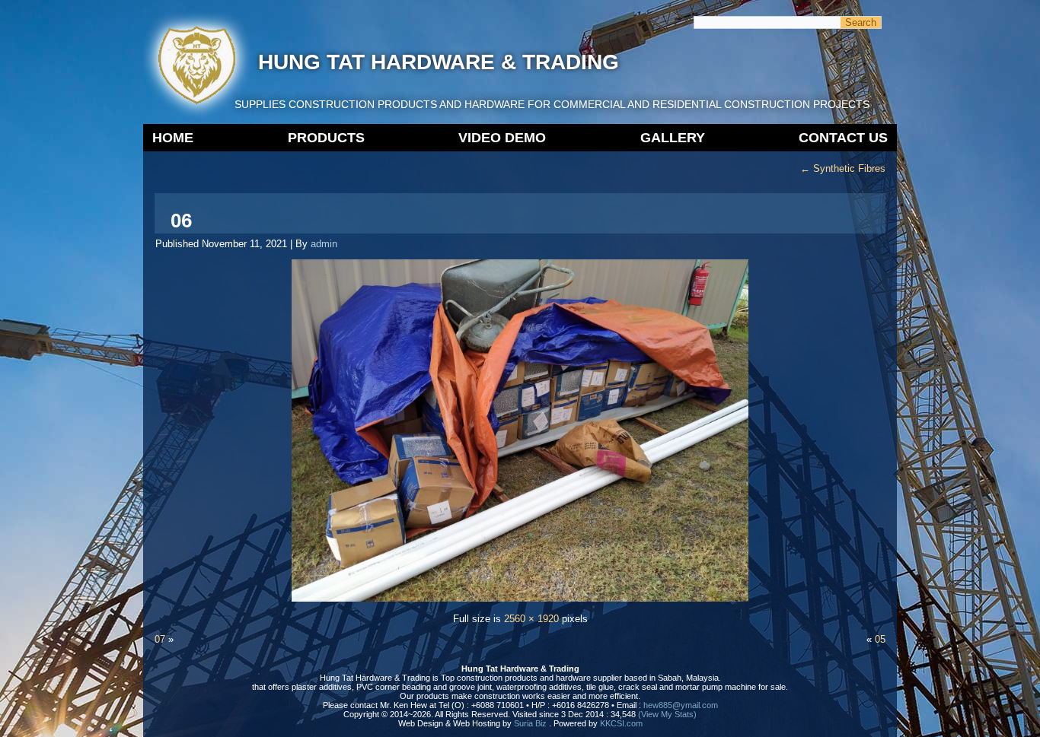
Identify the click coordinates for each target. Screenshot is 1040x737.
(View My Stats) (667, 714)
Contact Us (843, 137)
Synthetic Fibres (842, 168)
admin (324, 243)
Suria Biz (530, 723)
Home (172, 137)
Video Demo (502, 137)
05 (880, 639)
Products (326, 137)
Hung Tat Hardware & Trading (438, 62)
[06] (520, 598)
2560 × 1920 (531, 618)
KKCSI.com (621, 723)
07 (160, 639)
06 (181, 220)
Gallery (672, 137)
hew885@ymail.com (680, 705)
